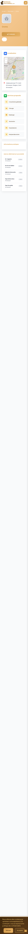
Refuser (8, 930)
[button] (14, 67)
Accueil (4, 11)
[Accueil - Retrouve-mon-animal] (8, 2)
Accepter (20, 930)
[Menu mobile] (25, 2)
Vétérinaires (11, 11)
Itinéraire (12, 34)
